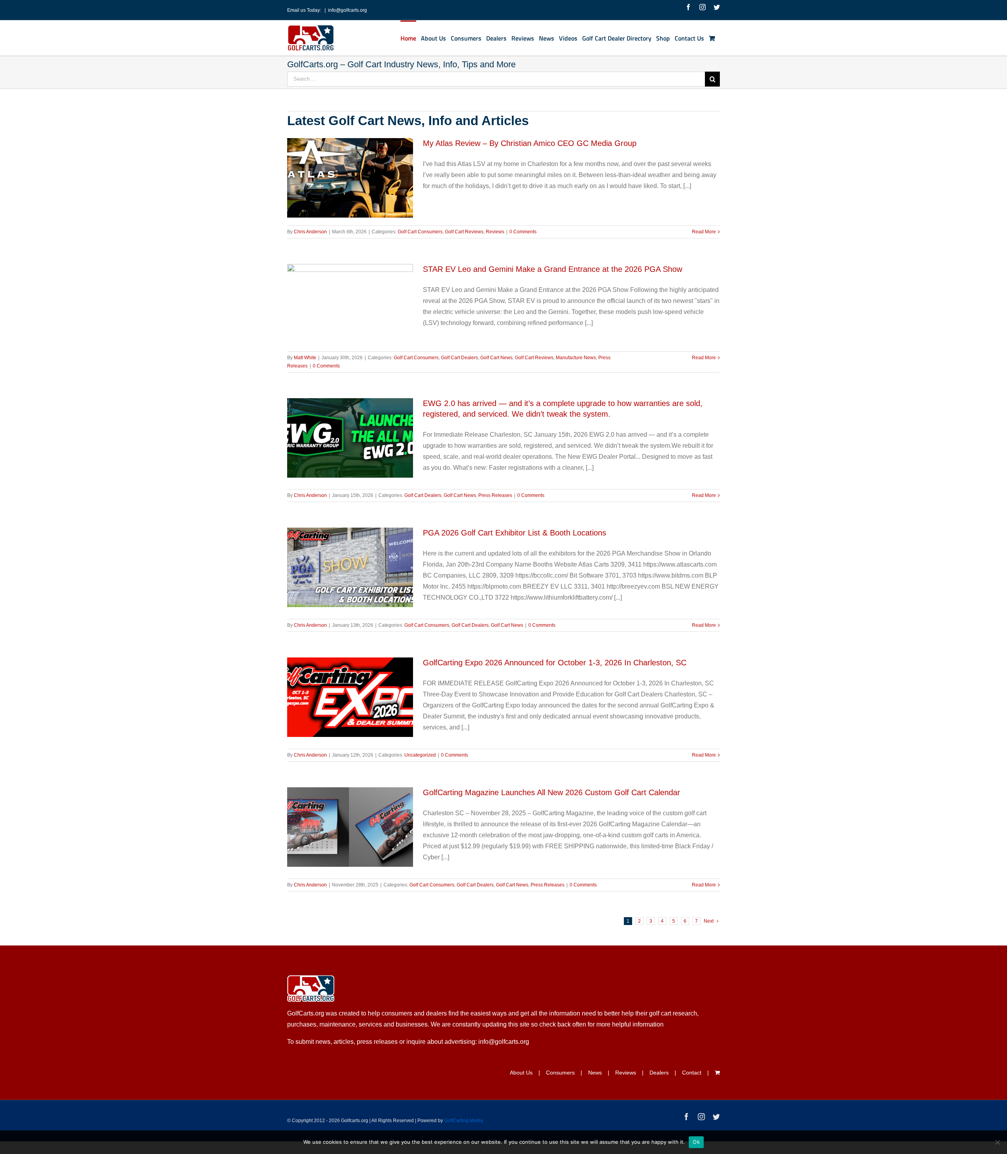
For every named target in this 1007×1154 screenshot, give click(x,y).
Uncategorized (420, 755)
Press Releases (495, 495)
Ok (696, 1142)
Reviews (495, 231)
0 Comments (523, 231)
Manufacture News (576, 357)
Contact (691, 1072)
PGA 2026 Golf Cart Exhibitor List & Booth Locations (514, 532)
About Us (521, 1072)
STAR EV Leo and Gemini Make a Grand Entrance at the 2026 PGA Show (552, 269)
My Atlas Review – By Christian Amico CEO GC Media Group (529, 143)
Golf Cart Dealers (459, 357)
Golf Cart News (496, 357)
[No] (997, 1142)
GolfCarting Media (463, 1120)
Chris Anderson (310, 231)
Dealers (659, 1072)
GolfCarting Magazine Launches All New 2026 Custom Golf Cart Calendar (551, 792)
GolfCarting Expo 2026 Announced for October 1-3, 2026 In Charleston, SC (554, 662)
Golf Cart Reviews (464, 231)
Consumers (560, 1072)
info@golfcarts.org (347, 10)
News (595, 1072)
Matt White (305, 357)
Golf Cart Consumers (420, 231)
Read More (704, 231)
